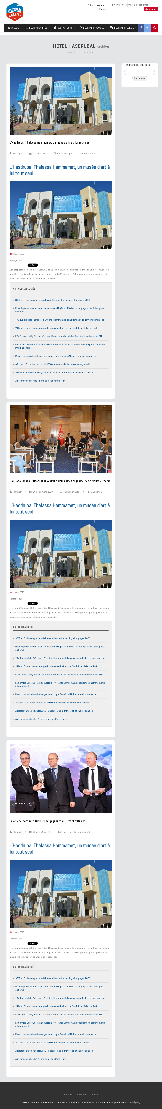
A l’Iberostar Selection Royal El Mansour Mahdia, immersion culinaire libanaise (54, 372)
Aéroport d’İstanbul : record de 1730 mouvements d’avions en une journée (52, 364)
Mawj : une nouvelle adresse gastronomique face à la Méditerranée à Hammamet (56, 356)
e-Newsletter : (119, 4)
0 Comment (90, 153)
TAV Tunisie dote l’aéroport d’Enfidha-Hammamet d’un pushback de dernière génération (60, 320)
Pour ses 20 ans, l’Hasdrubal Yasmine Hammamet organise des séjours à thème (60, 481)
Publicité (91, 5)
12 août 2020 (39, 153)
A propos (101, 5)
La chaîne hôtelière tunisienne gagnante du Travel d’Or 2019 (48, 821)
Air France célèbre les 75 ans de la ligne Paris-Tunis (41, 380)
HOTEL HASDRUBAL (85, 52)
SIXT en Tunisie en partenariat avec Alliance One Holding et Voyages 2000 (52, 300)
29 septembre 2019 (42, 492)
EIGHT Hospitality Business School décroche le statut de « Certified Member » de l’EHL (59, 336)
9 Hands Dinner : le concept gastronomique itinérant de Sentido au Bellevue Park (56, 328)
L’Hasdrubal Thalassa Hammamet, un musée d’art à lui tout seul (50, 142)
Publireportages (65, 153)
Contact (102, 9)
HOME (70, 52)
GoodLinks (135, 1102)
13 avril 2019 (39, 832)
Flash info (62, 832)
